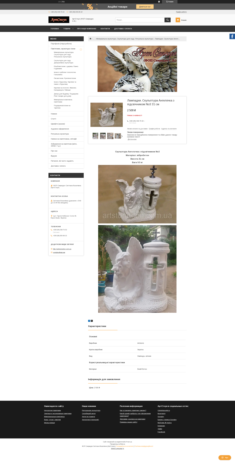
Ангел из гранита (88, 417)
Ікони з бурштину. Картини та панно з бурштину (65, 83)
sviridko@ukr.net (59, 252)
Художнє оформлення (60, 129)
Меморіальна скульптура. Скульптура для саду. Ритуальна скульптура (124, 39)
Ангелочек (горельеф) (90, 420)
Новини (54, 114)
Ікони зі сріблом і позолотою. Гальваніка (65, 73)
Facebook (161, 432)
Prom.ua (129, 442)
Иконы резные (49, 423)
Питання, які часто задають (62, 161)
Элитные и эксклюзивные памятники (57, 413)
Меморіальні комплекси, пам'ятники (63, 101)
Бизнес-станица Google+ (167, 420)
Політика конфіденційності (144, 446)
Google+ (161, 417)
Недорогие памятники (52, 410)
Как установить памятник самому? (133, 410)
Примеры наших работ (128, 422)
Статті (53, 119)
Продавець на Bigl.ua (117, 444)
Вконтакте (161, 413)
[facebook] (89, 321)
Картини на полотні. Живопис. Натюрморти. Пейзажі (65, 89)
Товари (66, 29)
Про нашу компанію (86, 29)
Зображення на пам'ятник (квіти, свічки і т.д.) (64, 145)
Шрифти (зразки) (58, 124)
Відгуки (54, 156)
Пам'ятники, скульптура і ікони (63, 49)
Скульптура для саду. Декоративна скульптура (63, 62)
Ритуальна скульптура (60, 134)
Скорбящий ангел (89, 413)
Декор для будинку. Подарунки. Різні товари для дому (66, 95)
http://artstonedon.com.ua (62, 249)
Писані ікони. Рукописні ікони (65, 78)
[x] (92, 321)
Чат (226, 458)
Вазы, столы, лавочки (52, 420)
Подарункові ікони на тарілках (62, 107)
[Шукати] (167, 20)
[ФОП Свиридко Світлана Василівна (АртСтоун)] (58, 22)
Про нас (54, 151)
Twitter (160, 429)
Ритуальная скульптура (91, 410)
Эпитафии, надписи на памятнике (132, 419)
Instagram (161, 426)
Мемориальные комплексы (54, 417)
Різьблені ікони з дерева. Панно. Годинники (66, 67)
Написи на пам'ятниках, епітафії (64, 139)
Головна (55, 29)
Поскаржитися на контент (124, 446)
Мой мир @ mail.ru (165, 423)
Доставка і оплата (123, 29)
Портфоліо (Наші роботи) (61, 44)
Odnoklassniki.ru (164, 410)
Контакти (105, 29)
